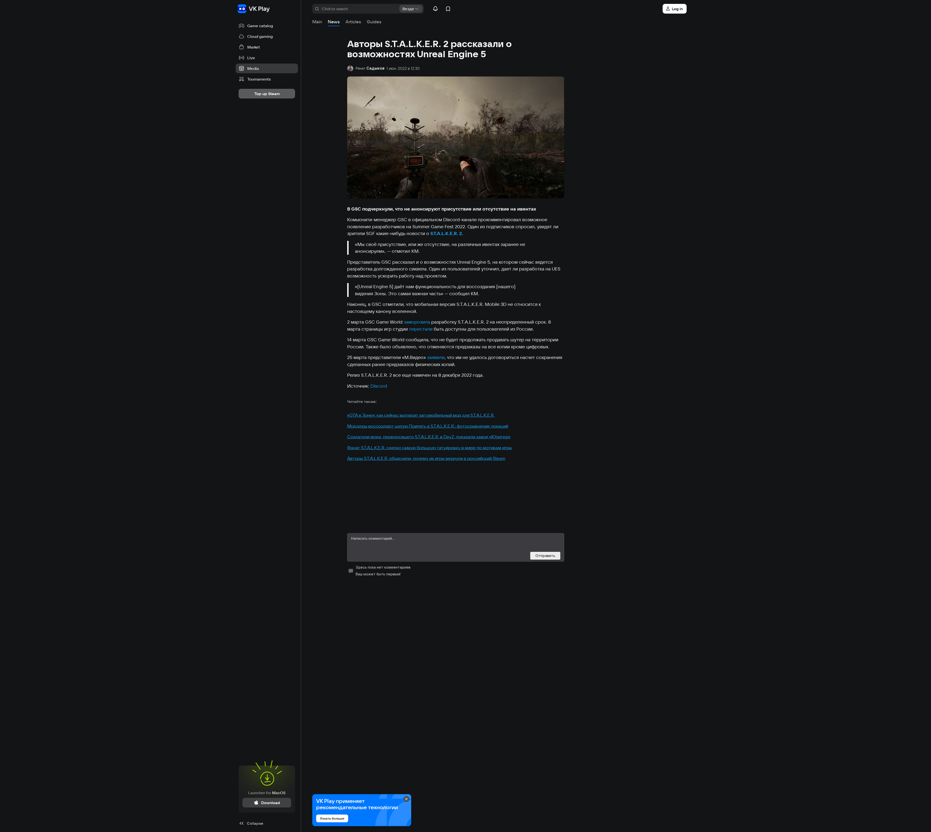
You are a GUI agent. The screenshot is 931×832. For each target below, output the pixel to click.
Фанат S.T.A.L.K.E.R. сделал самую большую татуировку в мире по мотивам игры (429, 447)
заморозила (417, 322)
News (334, 21)
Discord (378, 386)
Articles (353, 21)
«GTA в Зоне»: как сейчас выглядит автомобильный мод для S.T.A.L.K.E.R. (421, 415)
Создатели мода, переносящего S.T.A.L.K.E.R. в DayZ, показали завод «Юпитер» (428, 437)
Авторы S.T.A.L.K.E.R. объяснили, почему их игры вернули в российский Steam (426, 458)
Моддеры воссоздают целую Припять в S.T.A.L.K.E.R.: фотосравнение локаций (427, 426)
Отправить (545, 555)
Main (317, 21)
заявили (436, 357)
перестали (421, 329)
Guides (374, 21)
